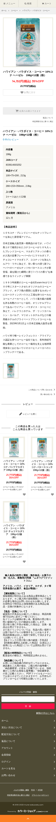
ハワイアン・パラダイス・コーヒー (36, 11)
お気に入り (29, 92)
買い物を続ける (46, 394)
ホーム (4, 11)
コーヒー (14, 11)
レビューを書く (29, 414)
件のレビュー (11, 139)
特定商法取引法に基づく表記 (18, 795)
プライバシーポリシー (40, 795)
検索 (29, 3)
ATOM (40, 790)
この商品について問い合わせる (40, 390)
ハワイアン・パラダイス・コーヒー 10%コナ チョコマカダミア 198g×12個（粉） (14, 531)
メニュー (10, 3)
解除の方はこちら (45, 713)
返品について (48, 118)
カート (48, 3)
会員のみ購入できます (30, 111)
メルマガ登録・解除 (21, 790)
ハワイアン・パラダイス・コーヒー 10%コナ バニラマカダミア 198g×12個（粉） (14, 465)
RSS (33, 790)
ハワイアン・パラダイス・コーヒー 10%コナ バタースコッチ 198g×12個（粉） (42, 465)
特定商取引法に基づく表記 (42, 121)
